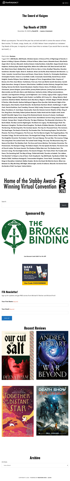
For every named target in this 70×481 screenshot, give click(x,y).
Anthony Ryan (14, 66)
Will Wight (23, 164)
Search (4, 201)
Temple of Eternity (24, 120)
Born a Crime (42, 69)
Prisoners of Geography (52, 107)
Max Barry (35, 100)
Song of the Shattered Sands (32, 115)
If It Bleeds (52, 87)
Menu (66, 3)
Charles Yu (47, 74)
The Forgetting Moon (57, 133)
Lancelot (5, 95)
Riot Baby (16, 112)
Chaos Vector (38, 74)
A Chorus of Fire (44, 59)
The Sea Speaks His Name (47, 146)
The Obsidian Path (21, 143)
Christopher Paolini (8, 77)
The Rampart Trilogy (18, 146)
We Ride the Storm (52, 161)
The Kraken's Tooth (25, 138)
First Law (34, 82)
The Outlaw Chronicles (56, 143)
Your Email (8, 309)
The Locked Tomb (19, 141)
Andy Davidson (40, 64)
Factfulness (27, 82)
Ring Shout (8, 112)
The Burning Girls (17, 128)
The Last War (49, 138)
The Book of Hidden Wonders (44, 125)
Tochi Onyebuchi (34, 156)
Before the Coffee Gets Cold (41, 66)
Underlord (18, 161)
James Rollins (25, 89)
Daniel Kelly (47, 77)
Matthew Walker (14, 100)
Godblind (39, 84)
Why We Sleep (15, 164)
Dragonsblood (46, 79)
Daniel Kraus (56, 77)
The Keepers (62, 135)
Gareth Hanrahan (56, 82)
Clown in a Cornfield (22, 77)
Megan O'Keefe (57, 100)
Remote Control (44, 110)
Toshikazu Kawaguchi (19, 158)
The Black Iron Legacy (39, 123)
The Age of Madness (37, 120)
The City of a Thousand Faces (47, 128)
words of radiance (43, 164)
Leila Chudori (28, 97)
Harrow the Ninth (13, 87)
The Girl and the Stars (21, 135)
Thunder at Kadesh (50, 153)
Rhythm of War (56, 110)
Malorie (60, 97)
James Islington (15, 89)
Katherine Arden (41, 92)
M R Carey (45, 97)
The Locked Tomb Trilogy (34, 141)
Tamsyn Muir (12, 120)
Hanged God (59, 84)
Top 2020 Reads (46, 156)
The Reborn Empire (32, 146)
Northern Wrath (46, 105)
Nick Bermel (52, 102)
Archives (4, 462)
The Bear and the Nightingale (21, 123)
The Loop (46, 141)
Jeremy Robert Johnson (39, 89)
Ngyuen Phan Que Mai (40, 102)
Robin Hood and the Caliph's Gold (48, 112)
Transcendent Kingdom (35, 158)
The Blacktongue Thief (54, 123)
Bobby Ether (22, 69)
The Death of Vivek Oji (20, 130)
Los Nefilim (37, 97)
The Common (62, 128)
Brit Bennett (61, 72)
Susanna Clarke (60, 118)
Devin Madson (24, 79)
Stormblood (41, 118)
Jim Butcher (60, 89)
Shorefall (10, 115)
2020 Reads (22, 59)
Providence (9, 110)
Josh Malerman (30, 92)
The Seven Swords (20, 148)
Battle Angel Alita (25, 66)
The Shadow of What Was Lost (37, 148)
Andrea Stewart (29, 64)
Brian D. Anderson (27, 72)
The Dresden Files (35, 130)
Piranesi (31, 107)
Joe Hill (13, 92)
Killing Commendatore (55, 92)
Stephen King (22, 118)
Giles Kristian (31, 84)
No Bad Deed (36, 105)
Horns (47, 87)
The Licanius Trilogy (61, 138)
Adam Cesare (43, 61)
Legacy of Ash (52, 95)
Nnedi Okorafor (25, 105)
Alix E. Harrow (11, 64)
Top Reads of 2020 (35, 27)
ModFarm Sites (42, 477)
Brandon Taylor (15, 72)
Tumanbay (56, 158)
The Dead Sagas (7, 130)
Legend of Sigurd (17, 97)
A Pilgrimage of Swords (58, 59)
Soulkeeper (60, 115)
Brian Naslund (51, 72)
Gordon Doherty (48, 84)
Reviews (12, 56)
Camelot (9, 74)
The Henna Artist (51, 135)
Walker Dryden (28, 161)
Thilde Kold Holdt (38, 153)
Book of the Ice (32, 69)
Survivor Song (50, 118)
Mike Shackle (13, 102)
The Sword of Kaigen (36, 151)
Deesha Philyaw (13, 79)
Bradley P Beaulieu (53, 69)
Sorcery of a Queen (49, 115)
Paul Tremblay (23, 107)
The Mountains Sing (56, 141)
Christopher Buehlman (59, 74)
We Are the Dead (39, 161)
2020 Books (14, 59)
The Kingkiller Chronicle (10, 138)
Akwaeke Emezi (53, 61)
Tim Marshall (6, 156)
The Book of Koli (60, 125)
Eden (53, 79)
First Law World (43, 82)
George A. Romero (20, 84)
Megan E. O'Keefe (45, 100)
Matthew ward (26, 100)
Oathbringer (57, 105)
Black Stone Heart (11, 69)
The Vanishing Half (12, 153)
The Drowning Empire (48, 130)
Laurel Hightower (32, 95)
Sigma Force (18, 115)
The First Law (28, 133)
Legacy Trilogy (6, 97)
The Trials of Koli (49, 151)
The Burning (6, 128)
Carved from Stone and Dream (23, 74)
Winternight (32, 164)
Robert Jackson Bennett (28, 112)
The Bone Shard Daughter (25, 125)
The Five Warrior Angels (42, 133)
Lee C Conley (42, 95)
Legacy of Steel (62, 95)
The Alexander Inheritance (54, 120)
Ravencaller (28, 110)
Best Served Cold (56, 66)
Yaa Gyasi (17, 166)
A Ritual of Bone (32, 61)
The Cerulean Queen (30, 128)
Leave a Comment (46, 31)
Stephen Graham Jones (9, 118)
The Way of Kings (25, 153)
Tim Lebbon (62, 153)
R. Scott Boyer (19, 110)
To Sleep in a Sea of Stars (19, 156)
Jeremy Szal (51, 89)
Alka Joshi (19, 64)
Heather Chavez (38, 87)
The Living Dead (7, 141)
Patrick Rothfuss (11, 107)
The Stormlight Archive (20, 151)
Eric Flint (10, 82)
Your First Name (10, 301)
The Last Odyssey (38, 138)
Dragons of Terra (35, 79)
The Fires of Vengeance (15, 133)
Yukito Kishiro (26, 166)
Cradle (32, 77)
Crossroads (39, 77)
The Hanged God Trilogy (37, 135)
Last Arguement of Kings (16, 95)
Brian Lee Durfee (39, 72)
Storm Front (32, 118)
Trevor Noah (48, 158)
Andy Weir (49, 64)
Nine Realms (15, 105)
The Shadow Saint (54, 148)
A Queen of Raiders (19, 61)
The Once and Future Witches (38, 143)
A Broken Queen (32, 59)
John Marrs (20, 92)
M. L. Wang (53, 97)
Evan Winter (18, 82)
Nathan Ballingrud (25, 102)
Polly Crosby (39, 107)
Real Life (36, 110)
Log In (49, 477)
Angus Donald (58, 64)
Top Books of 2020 (58, 156)
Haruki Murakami (26, 87)
